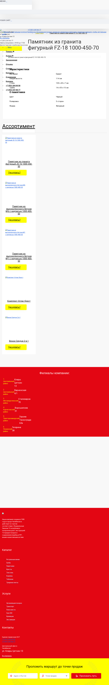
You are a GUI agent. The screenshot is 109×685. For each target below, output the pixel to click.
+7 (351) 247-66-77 (13, 90)
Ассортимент (18, 126)
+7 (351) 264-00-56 (13, 86)
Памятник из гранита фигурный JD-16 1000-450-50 (19, 164)
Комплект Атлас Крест (19, 301)
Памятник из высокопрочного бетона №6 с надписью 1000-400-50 (19, 210)
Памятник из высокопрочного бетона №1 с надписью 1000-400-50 (19, 257)
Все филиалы (4, 38)
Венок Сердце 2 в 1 (19, 341)
